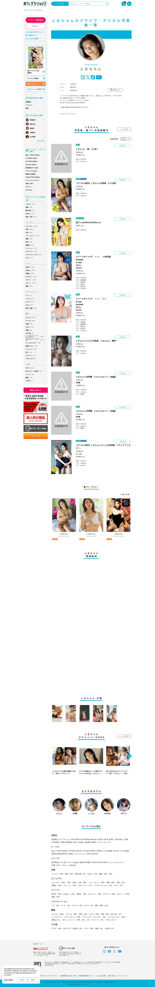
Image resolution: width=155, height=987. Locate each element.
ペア (29, 295)
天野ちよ (79, 265)
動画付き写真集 (30, 174)
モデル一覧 (31, 10)
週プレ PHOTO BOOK (32, 155)
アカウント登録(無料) (36, 20)
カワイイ (31, 280)
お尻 (29, 232)
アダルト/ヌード (31, 358)
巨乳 (30, 229)
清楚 (29, 286)
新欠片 (75, 842)
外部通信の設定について (86, 975)
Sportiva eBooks (31, 164)
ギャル (30, 258)
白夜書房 (87, 842)
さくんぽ (79, 454)
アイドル (31, 321)
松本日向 (79, 268)
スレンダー (32, 226)
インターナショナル (34, 254)
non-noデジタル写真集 (121, 851)
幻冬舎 (105, 839)
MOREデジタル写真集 (104, 851)
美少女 (30, 267)
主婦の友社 (119, 839)
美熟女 (30, 273)
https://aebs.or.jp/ (48, 965)
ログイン (35, 26)
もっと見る (124, 129)
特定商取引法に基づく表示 (68, 975)
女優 (29, 324)
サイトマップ (122, 975)
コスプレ (31, 204)
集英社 (111, 839)
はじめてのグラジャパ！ (36, 32)
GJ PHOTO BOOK (31, 161)
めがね (30, 213)
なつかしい (31, 276)
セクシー (31, 283)
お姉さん (31, 270)
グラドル (31, 317)
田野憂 (78, 382)
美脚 (29, 239)
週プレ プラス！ (32, 84)
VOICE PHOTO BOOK (33, 177)
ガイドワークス (64, 839)
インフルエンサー (34, 343)
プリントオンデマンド (32, 180)
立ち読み (123, 145)
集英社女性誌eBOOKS (60, 854)
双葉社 (93, 842)
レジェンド (31, 349)
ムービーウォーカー (104, 842)
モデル (30, 327)
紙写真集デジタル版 (32, 168)
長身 (29, 242)
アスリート (31, 355)
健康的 (30, 245)
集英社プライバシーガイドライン (47, 975)
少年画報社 (55, 842)
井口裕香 (79, 262)
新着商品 (28, 102)
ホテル (30, 305)
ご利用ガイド (32, 35)
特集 (27, 108)
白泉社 (81, 842)
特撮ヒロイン (32, 346)
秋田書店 (55, 839)
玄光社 (100, 839)
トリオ (30, 298)
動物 (29, 377)
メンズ (30, 374)
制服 (29, 207)
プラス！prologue (31, 171)
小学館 (125, 839)
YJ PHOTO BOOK (31, 158)
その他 (30, 380)
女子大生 (30, 333)
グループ (30, 302)
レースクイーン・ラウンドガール (35, 336)
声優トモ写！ (30, 183)
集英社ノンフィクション (77, 854)
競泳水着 (30, 210)
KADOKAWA (75, 839)
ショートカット (33, 235)
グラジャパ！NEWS (34, 89)
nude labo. (29, 190)
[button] (129, 756)
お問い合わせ (112, 975)
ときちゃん (79, 152)
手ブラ (30, 368)
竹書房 (62, 842)
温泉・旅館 (31, 308)
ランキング (29, 105)
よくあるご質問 (33, 38)
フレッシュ (31, 248)
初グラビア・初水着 (34, 371)
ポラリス (28, 187)
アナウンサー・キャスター (35, 339)
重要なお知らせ (35, 390)
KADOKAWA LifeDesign (88, 839)
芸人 (29, 352)
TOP (25, 10)
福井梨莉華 (79, 260)
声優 (29, 330)
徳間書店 (69, 842)
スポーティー (32, 251)
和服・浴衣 (31, 217)
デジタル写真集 (33, 78)
